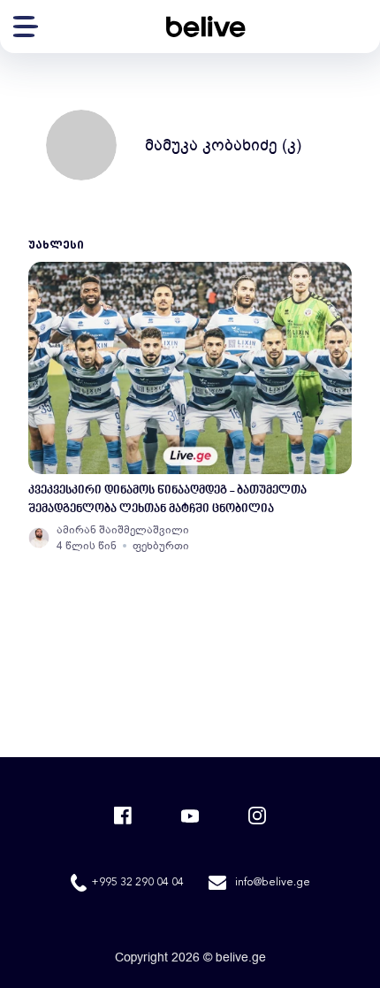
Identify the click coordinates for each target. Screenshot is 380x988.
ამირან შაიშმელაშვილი (123, 530)
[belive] (206, 26)
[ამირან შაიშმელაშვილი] (38, 537)
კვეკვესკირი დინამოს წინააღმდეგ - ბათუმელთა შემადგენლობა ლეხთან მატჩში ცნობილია (167, 500)
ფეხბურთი (161, 546)
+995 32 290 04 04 (137, 882)
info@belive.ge (272, 882)
